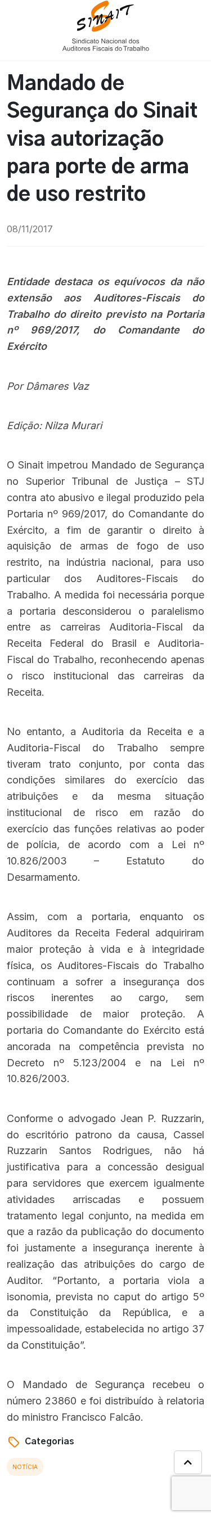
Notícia (25, 1466)
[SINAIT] (105, 24)
